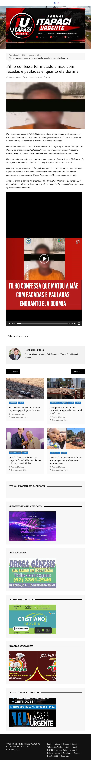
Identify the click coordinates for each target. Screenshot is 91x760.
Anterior (14, 372)
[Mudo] (75, 323)
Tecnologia (67, 753)
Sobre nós (65, 756)
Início (49, 744)
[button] (44, 259)
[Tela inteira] (79, 323)
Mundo (72, 750)
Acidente (13, 403)
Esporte (76, 753)
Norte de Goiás (61, 750)
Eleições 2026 (15, 453)
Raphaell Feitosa (15, 77)
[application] (44, 259)
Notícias (57, 744)
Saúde (57, 753)
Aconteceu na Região (58, 403)
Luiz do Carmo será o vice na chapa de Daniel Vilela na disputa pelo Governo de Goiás (25, 460)
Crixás (71, 403)
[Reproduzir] (9, 323)
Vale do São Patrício (55, 747)
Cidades (66, 744)
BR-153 (50, 750)
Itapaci (74, 744)
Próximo (76, 372)
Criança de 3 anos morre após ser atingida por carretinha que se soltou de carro (66, 460)
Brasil (75, 747)
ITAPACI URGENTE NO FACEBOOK (27, 486)
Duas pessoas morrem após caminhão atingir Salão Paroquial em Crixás (66, 410)
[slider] (42, 323)
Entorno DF (55, 453)
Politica (50, 753)
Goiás (48, 77)
